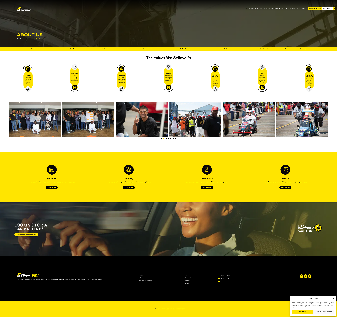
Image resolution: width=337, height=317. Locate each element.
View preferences (324, 312)
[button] (333, 299)
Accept (302, 312)
